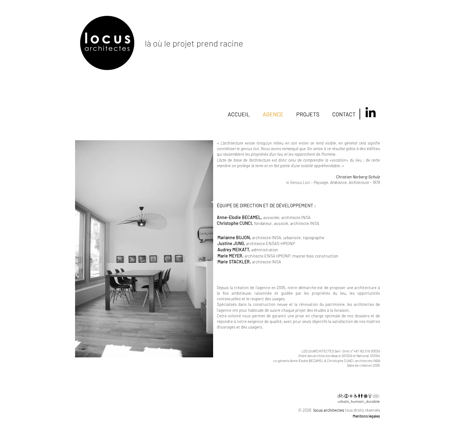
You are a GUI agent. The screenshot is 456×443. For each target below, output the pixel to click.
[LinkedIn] (370, 112)
